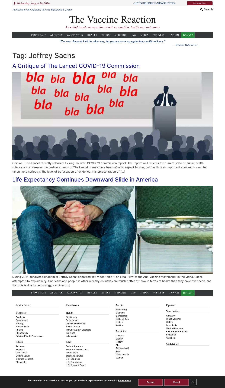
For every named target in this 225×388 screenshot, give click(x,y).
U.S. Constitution (74, 362)
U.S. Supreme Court (75, 365)
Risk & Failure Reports (177, 331)
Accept (150, 382)
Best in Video (23, 305)
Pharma (19, 330)
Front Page (38, 35)
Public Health (122, 354)
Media (144, 35)
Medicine (120, 35)
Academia (20, 317)
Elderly (119, 339)
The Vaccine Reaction (112, 18)
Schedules (171, 335)
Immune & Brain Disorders (78, 330)
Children (120, 335)
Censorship (121, 316)
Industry (19, 323)
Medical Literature (174, 328)
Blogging (120, 313)
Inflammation (72, 336)
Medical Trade (23, 326)
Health (92, 35)
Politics (119, 325)
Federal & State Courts (77, 349)
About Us (56, 35)
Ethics (105, 35)
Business (159, 35)
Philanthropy (22, 333)
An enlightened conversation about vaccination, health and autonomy (112, 27)
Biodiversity (71, 317)
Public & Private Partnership (29, 336)
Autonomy (20, 346)
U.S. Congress (73, 359)
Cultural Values (23, 356)
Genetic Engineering (76, 323)
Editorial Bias (122, 319)
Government (22, 320)
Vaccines (170, 338)
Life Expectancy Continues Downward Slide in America (85, 179)
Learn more (124, 380)
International (72, 352)
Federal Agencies (74, 346)
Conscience (21, 352)
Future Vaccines (173, 319)
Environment (72, 320)
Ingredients (171, 325)
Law (133, 35)
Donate (188, 35)
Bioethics (20, 349)
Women (119, 358)
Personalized (122, 348)
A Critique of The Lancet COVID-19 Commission (76, 65)
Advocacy (170, 316)
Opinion (174, 35)
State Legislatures (74, 356)
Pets (118, 351)
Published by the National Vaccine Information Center (42, 9)
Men (118, 345)
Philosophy (21, 362)
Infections (70, 333)
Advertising (121, 309)
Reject (176, 382)
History (119, 322)
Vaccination (75, 35)
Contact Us (172, 343)
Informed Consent (24, 359)
